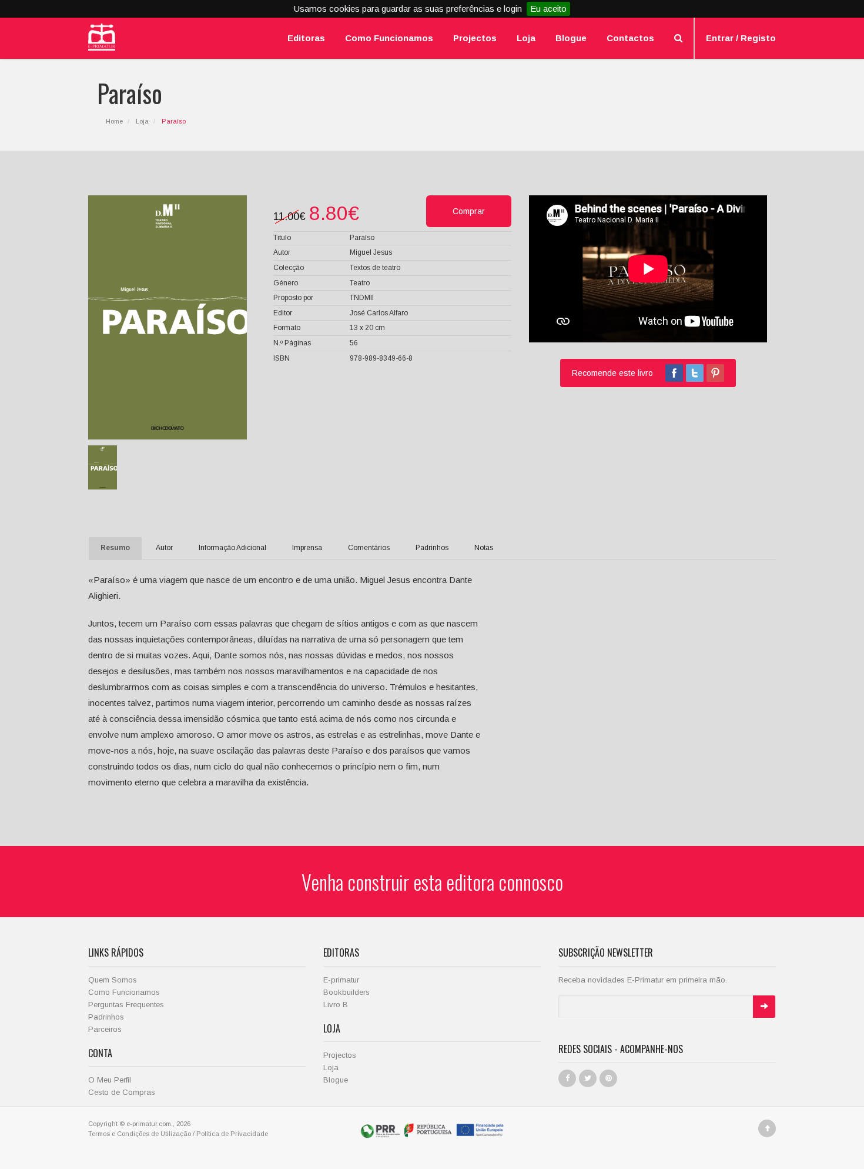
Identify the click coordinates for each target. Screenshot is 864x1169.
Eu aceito (548, 9)
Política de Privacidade (232, 1133)
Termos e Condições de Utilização (139, 1133)
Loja (526, 38)
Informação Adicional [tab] (232, 548)
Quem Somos (112, 979)
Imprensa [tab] (307, 548)
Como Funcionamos (389, 38)
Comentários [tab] (369, 548)
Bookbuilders (346, 992)
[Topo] (767, 1128)
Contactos (630, 38)
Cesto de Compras (121, 1092)
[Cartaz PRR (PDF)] (432, 1129)
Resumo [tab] (115, 548)
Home (114, 121)
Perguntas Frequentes (126, 1004)
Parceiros (105, 1029)
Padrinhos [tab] (432, 548)
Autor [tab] (164, 548)
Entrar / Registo (741, 38)
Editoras (306, 38)
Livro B (335, 1004)
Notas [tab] (483, 548)
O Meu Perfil (109, 1079)
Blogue (571, 38)
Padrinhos (106, 1017)
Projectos (475, 38)
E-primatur (341, 979)
